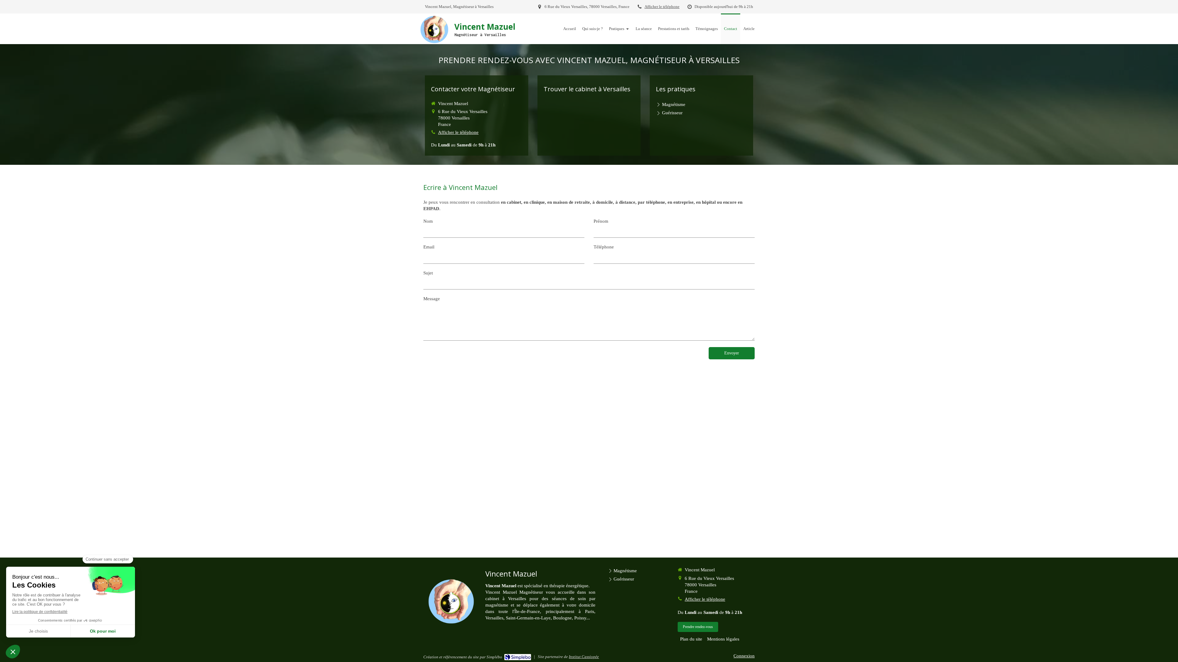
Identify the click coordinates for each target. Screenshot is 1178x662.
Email (428, 246)
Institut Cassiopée (584, 656)
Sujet (428, 272)
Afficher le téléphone (662, 7)
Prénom (601, 221)
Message (431, 298)
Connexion (744, 655)
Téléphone (604, 246)
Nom (428, 221)
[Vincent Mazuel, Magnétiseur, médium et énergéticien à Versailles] (434, 29)
